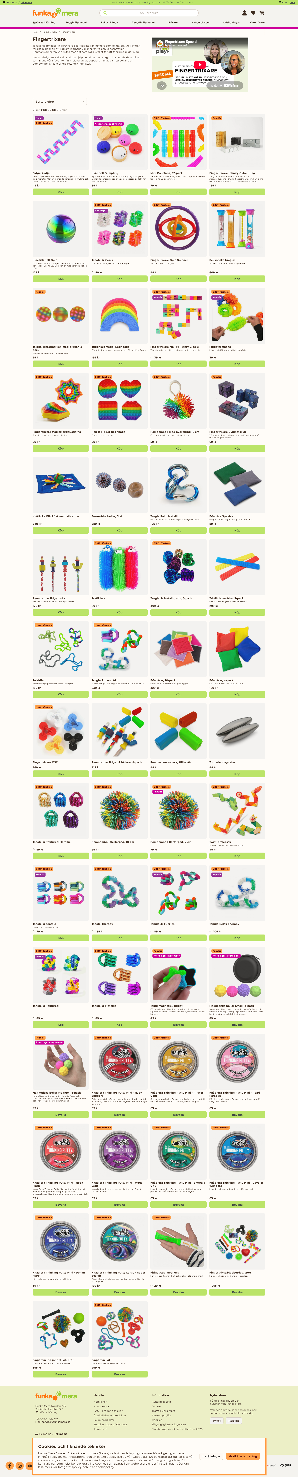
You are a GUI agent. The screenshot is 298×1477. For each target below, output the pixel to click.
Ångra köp (100, 1429)
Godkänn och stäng (243, 1456)
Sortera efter (45, 101)
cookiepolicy (105, 1467)
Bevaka (178, 1024)
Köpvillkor (100, 1401)
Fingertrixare (68, 32)
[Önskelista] (253, 13)
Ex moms (11, 2)
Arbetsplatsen (201, 22)
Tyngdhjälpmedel (143, 22)
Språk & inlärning (44, 22)
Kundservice (101, 1406)
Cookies (157, 1420)
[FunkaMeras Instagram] (20, 1466)
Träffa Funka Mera (163, 1410)
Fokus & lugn (109, 22)
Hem (35, 32)
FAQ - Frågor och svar (108, 1410)
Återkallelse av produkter (110, 1415)
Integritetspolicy (70, 1467)
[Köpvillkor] (270, 1467)
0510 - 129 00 (49, 1418)
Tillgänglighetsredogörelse (169, 1424)
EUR (284, 2)
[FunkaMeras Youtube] (30, 1466)
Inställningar (211, 1456)
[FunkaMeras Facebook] (10, 1466)
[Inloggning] (244, 13)
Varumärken (257, 22)
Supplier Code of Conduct (110, 1424)
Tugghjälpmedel (76, 22)
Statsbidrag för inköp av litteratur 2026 (177, 1429)
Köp (119, 278)
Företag (234, 1420)
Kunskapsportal (162, 1401)
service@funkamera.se (55, 1421)
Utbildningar (231, 22)
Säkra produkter (104, 1420)
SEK (292, 2)
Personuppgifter (162, 1415)
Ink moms (26, 2)
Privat (217, 1420)
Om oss (156, 1406)
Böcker (173, 22)
